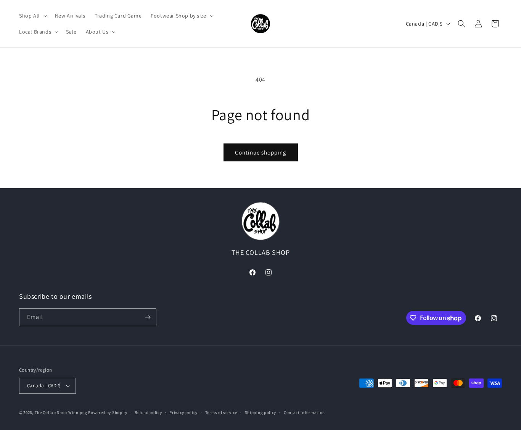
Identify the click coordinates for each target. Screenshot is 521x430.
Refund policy (148, 412)
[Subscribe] (147, 317)
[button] (32, 16)
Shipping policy (261, 412)
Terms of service (221, 412)
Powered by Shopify (107, 412)
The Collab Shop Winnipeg (61, 412)
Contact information (304, 412)
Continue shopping (260, 152)
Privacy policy (183, 412)
